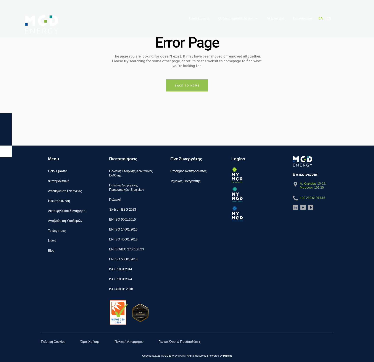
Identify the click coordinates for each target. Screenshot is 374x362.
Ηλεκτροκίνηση (59, 201)
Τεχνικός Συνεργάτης (185, 181)
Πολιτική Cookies (53, 341)
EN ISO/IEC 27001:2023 (126, 249)
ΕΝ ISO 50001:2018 (123, 259)
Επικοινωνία (302, 18)
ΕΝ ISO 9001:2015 (122, 219)
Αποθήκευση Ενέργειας (65, 191)
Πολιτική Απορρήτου (128, 341)
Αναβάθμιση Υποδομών (65, 221)
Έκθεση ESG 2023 (122, 209)
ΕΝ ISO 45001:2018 (123, 239)
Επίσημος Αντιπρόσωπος (188, 171)
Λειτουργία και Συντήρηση (66, 211)
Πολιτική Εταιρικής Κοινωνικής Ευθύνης (131, 173)
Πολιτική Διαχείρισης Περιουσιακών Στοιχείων (126, 187)
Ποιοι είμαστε (199, 18)
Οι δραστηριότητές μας (235, 18)
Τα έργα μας (275, 18)
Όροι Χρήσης (90, 341)
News (52, 240)
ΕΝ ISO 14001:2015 (123, 229)
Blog (51, 250)
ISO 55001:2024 (120, 279)
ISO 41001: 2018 (121, 289)
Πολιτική (115, 199)
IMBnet (227, 355)
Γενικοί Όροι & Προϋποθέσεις (180, 341)
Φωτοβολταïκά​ (58, 181)
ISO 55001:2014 (120, 269)
